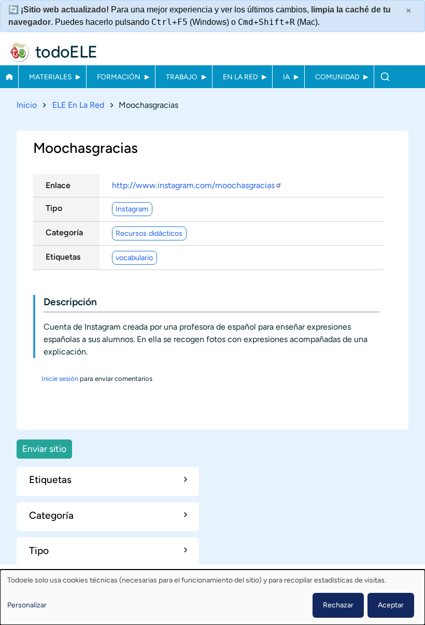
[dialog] (212, 597)
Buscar (385, 77)
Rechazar (338, 605)
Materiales (50, 77)
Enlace (58, 185)
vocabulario (134, 257)
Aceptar (391, 605)
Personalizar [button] (27, 605)
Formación (118, 77)
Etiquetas (63, 257)
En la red (240, 77)
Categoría (64, 232)
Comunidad (337, 77)
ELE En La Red (78, 105)
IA (286, 77)
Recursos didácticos (149, 233)
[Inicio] (18, 51)
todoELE (66, 52)
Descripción (70, 302)
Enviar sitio (44, 448)
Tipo (54, 208)
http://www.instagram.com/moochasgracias (193, 185)
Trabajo (181, 77)
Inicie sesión (59, 378)
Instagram (132, 209)
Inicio (9, 77)
